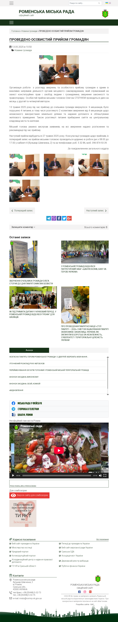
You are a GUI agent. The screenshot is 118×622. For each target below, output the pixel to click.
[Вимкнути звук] (100, 475)
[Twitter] (64, 219)
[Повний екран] (104, 475)
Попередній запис (23, 210)
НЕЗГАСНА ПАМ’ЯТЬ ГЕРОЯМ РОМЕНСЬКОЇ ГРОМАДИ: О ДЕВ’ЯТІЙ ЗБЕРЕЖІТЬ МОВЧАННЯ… (48, 357)
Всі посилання (103, 539)
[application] (59, 450)
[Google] (69, 219)
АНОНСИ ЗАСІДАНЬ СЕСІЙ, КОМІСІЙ (24, 384)
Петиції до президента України (76, 543)
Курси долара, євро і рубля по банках (23, 485)
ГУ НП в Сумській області (24, 566)
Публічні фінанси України (73, 566)
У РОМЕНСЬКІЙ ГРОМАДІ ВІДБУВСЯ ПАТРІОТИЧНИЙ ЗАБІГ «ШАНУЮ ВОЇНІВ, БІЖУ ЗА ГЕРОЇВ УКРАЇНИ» (83, 269)
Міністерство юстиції (22, 547)
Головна (16, 31)
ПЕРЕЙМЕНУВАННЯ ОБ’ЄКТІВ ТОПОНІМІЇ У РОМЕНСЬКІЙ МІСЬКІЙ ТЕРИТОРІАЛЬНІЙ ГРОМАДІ (49, 370)
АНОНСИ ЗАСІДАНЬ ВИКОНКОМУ (23, 377)
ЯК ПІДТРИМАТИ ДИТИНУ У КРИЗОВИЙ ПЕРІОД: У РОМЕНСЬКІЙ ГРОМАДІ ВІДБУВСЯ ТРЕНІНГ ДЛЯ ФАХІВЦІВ (32, 314)
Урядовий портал (20, 551)
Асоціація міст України (72, 556)
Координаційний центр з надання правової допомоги (32, 560)
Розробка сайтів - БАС (85, 604)
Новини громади (29, 31)
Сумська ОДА (68, 551)
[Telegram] (49, 219)
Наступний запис (95, 210)
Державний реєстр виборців (75, 561)
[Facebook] (59, 219)
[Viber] (54, 219)
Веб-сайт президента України (25, 543)
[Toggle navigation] (11, 3)
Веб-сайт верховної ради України (77, 547)
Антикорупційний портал (24, 556)
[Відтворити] (13, 475)
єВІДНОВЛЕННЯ (16, 390)
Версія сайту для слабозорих (32, 495)
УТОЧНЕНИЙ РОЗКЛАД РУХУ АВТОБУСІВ (26, 363)
